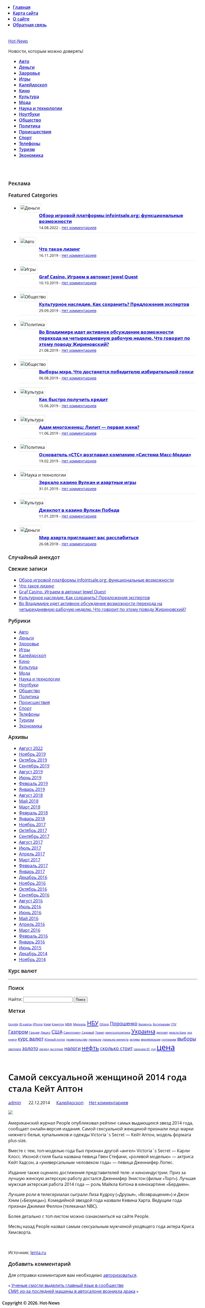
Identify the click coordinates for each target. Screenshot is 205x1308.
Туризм (27, 149)
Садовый (88, 1032)
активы (135, 1039)
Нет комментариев (79, 227)
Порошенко (123, 1023)
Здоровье (29, 73)
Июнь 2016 (30, 912)
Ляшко (45, 1032)
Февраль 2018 (33, 813)
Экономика (31, 155)
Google (13, 1024)
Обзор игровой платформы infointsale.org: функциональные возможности (111, 218)
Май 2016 (28, 918)
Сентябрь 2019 (34, 766)
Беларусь (145, 1024)
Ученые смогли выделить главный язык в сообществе (67, 1285)
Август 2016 (31, 901)
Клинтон (58, 1024)
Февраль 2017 (33, 866)
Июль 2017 (30, 848)
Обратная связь (30, 25)
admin (14, 1103)
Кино (24, 91)
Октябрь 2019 (33, 760)
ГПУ (173, 1024)
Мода (25, 102)
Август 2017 (31, 842)
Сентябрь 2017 (34, 836)
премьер (95, 1039)
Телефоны (29, 143)
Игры (24, 79)
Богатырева (161, 1024)
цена (166, 1047)
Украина (143, 1031)
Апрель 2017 (32, 854)
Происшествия (35, 132)
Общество (30, 120)
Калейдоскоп (33, 85)
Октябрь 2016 (33, 889)
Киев (47, 1024)
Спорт (25, 138)
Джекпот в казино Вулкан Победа (79, 510)
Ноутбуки (29, 114)
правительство (77, 1039)
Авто (24, 61)
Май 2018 (28, 801)
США (57, 1032)
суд (153, 1049)
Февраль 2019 (33, 783)
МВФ (68, 1024)
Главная (21, 7)
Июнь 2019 (30, 778)
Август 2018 (31, 795)
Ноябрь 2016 (32, 883)
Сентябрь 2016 (34, 895)
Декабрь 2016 (33, 877)
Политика (29, 126)
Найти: (15, 999)
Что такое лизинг (59, 249)
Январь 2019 (32, 789)
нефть (90, 1048)
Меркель (79, 1024)
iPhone (38, 1024)
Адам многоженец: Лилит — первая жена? (89, 427)
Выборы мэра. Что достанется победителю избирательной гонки (116, 372)
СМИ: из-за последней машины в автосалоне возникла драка (71, 1291)
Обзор (104, 1024)
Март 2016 (29, 930)
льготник (56, 1049)
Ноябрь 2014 (32, 959)
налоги (72, 1048)
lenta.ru (38, 1252)
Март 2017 (29, 860)
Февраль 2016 (33, 936)
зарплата (14, 1049)
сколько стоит (116, 1048)
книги (12, 1039)
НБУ (92, 1023)
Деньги (27, 67)
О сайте (21, 19)
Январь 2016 (32, 942)
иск (189, 1032)
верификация (150, 1039)
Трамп (99, 1032)
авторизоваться (119, 1275)
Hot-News (18, 41)
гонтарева (168, 1039)
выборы (186, 1038)
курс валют (31, 1038)
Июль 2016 (30, 907)
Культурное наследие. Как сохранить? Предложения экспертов (114, 304)
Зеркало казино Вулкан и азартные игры (87, 482)
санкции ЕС (142, 1049)
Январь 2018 (32, 819)
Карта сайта (25, 13)
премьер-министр (115, 1039)
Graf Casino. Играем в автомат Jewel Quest (88, 277)
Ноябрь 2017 (32, 824)
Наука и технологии (40, 108)
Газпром (18, 1032)
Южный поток (55, 1039)
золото (30, 1048)
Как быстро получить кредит (73, 399)
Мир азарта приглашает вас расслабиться (89, 537)
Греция (34, 1032)
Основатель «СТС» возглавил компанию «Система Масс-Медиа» (115, 454)
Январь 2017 (32, 871)
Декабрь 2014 (33, 954)
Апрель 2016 (32, 924)
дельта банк (177, 1032)
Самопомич (72, 1032)
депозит (162, 1032)
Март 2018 (29, 807)
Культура (29, 96)
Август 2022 (31, 748)
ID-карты (25, 1024)
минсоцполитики (117, 1032)
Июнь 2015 (30, 948)
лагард (44, 1049)
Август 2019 (31, 772)
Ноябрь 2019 (32, 754)
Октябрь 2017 (33, 830)
